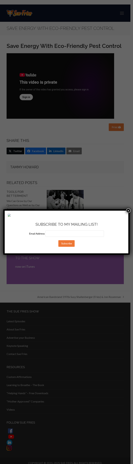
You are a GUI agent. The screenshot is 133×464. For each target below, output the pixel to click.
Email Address (37, 233)
